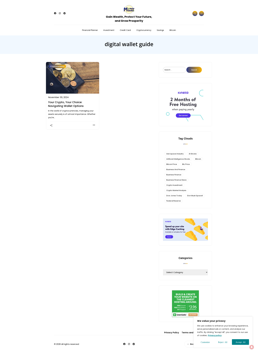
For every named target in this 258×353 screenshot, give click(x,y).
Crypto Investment (174, 185)
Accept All (240, 342)
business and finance (175, 169)
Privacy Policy (171, 332)
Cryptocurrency (143, 30)
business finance (173, 174)
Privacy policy (215, 335)
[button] (252, 347)
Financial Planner (90, 30)
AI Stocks (193, 153)
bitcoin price (171, 164)
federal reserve (173, 201)
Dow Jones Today (174, 195)
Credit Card (125, 30)
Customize (205, 342)
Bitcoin (173, 30)
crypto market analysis (176, 190)
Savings (160, 30)
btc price (186, 164)
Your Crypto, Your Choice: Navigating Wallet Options (66, 104)
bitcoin (198, 159)
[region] (223, 332)
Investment (108, 30)
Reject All (222, 342)
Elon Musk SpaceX (195, 195)
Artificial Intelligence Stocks (178, 159)
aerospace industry (175, 153)
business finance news (176, 180)
